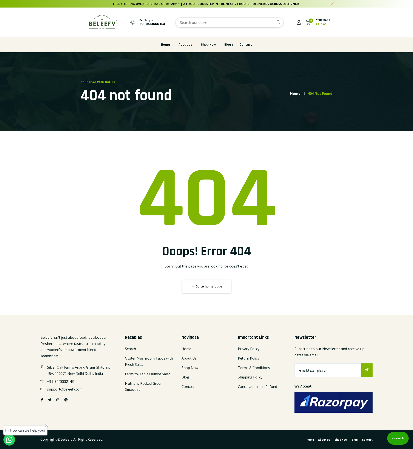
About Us (185, 44)
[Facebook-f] (41, 399)
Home (165, 44)
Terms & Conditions (254, 367)
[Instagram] (58, 399)
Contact (246, 44)
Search (130, 348)
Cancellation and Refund (257, 386)
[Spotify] (66, 399)
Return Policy (248, 358)
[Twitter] (50, 399)
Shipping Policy (250, 377)
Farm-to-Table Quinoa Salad (148, 374)
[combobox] (229, 22)
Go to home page (208, 286)
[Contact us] (9, 440)
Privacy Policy (248, 348)
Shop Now (208, 44)
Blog (227, 44)
